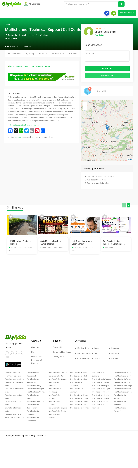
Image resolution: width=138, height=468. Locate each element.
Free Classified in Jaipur (78, 379)
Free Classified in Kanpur (79, 398)
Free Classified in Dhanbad (58, 379)
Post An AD (128, 13)
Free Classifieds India (12, 373)
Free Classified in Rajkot (122, 376)
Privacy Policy (58, 356)
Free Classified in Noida (100, 395)
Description (16, 54)
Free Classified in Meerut (100, 382)
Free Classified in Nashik (100, 392)
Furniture (115, 353)
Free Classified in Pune (100, 401)
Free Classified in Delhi (56, 376)
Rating (31, 54)
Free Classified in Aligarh (35, 389)
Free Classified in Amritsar (36, 392)
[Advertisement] (69, 294)
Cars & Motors (83, 358)
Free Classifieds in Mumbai (101, 379)
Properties (115, 348)
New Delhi (12, 38)
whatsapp (108, 75)
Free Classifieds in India (13, 376)
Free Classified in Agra (34, 385)
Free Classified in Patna (100, 398)
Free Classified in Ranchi (122, 379)
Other (7, 24)
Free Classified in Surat (122, 382)
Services (97, 358)
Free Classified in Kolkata (79, 401)
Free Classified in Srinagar (123, 385)
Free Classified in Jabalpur (79, 376)
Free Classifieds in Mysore (101, 385)
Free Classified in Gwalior (57, 411)
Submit (108, 68)
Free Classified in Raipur (122, 373)
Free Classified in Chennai (58, 373)
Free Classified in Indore (78, 373)
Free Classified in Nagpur (101, 389)
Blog (33, 352)
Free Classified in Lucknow (79, 408)
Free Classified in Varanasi (123, 392)
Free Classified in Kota (78, 405)
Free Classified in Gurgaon (58, 408)
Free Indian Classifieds (13, 414)
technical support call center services (23, 125)
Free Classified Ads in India (14, 379)
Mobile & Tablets (84, 348)
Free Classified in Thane (122, 389)
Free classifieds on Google (14, 417)
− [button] (85, 108)
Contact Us (58, 347)
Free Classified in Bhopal (35, 401)
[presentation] (124, 205)
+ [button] (85, 104)
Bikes (96, 348)
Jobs (96, 353)
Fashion (114, 358)
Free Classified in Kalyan (79, 395)
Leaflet (130, 159)
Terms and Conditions (62, 352)
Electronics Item (84, 353)
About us (35, 347)
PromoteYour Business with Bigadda (37, 360)
